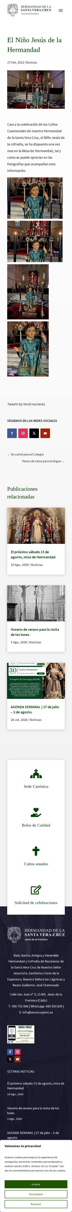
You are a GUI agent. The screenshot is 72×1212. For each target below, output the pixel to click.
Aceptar (36, 1184)
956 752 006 (20, 1006)
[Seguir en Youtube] (45, 433)
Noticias (31, 62)
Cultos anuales (36, 864)
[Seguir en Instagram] (23, 433)
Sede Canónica (36, 786)
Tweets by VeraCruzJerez (26, 404)
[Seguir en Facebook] (12, 433)
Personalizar (36, 1194)
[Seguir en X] (34, 433)
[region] (36, 1176)
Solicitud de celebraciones (36, 902)
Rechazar (36, 1204)
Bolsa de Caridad (36, 825)
